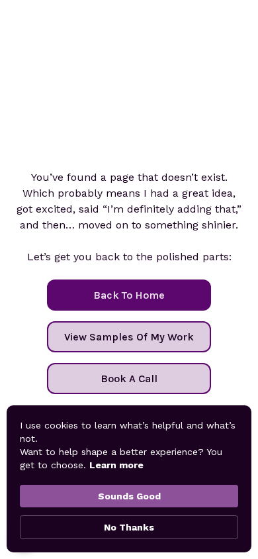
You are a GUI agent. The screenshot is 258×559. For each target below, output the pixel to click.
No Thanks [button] (129, 527)
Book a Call (129, 378)
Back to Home (129, 295)
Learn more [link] (116, 465)
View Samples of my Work (129, 336)
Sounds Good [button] (129, 496)
